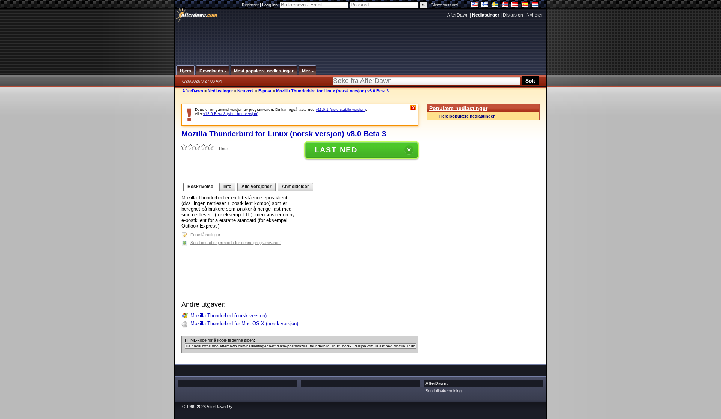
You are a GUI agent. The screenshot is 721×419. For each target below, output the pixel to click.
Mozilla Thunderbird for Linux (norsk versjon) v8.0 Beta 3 (332, 91)
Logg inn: (271, 5)
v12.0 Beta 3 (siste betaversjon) (230, 114)
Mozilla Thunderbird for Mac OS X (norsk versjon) (244, 323)
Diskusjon (513, 15)
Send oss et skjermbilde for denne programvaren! (235, 242)
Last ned (336, 150)
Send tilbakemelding (443, 391)
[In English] (474, 5)
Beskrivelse (200, 186)
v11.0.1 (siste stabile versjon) (341, 109)
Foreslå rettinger (205, 234)
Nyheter (534, 15)
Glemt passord (444, 5)
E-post (265, 91)
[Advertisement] (361, 39)
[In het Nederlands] (535, 5)
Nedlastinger (220, 91)
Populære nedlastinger (458, 108)
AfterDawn (458, 15)
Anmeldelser (295, 186)
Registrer (250, 5)
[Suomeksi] (485, 5)
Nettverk (245, 91)
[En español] (525, 5)
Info (227, 186)
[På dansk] (515, 5)
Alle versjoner (256, 186)
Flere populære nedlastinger (467, 116)
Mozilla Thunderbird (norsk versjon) (228, 315)
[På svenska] (495, 5)
